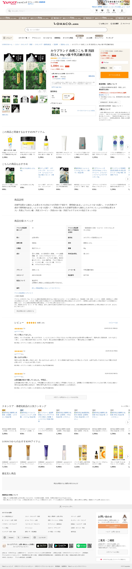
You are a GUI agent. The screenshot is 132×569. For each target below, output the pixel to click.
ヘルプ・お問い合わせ (113, 532)
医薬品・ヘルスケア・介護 (78, 524)
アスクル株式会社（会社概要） (23, 557)
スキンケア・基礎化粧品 (43, 44)
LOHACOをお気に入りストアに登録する (114, 559)
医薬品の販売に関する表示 (77, 555)
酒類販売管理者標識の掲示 (45, 555)
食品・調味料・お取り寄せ (55, 516)
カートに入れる (114, 75)
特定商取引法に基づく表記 (29, 555)
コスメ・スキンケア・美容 (23, 44)
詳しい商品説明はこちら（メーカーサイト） (46, 288)
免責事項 (64, 566)
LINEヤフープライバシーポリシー (24, 566)
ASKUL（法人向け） (8, 557)
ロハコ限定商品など (7, 516)
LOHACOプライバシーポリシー (71, 553)
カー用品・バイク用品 (54, 531)
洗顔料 (56, 44)
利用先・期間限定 (61, 78)
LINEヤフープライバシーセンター (44, 566)
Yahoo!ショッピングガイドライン (77, 566)
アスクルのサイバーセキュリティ (11, 555)
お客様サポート (22, 553)
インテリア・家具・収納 (9, 531)
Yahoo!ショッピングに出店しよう (114, 7)
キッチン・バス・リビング (78, 520)
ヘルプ (128, 7)
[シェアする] (40, 91)
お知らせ (4, 553)
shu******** (17, 354)
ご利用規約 (85, 553)
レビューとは (113, 322)
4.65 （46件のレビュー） (65, 58)
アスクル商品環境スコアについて (23, 293)
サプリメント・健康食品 (55, 524)
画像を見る (5, 114)
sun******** (17, 331)
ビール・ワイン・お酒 (31, 520)
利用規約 (57, 566)
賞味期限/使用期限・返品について (110, 106)
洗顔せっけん (65, 44)
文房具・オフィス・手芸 (78, 527)
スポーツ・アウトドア (54, 527)
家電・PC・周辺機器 (31, 531)
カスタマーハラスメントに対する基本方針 (39, 553)
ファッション (28, 527)
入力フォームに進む (112, 552)
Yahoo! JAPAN (97, 7)
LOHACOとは (12, 553)
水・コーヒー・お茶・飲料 (9, 520)
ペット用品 (5, 527)
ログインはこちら (56, 87)
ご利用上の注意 (57, 553)
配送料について (104, 95)
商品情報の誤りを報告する (25, 311)
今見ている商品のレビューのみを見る (66, 397)
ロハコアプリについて (20, 546)
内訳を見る (92, 76)
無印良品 (73, 531)
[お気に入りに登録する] (44, 91)
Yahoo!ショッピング (7, 566)
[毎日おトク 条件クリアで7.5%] (66, 18)
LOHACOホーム (7, 44)
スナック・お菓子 (76, 516)
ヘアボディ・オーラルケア (9, 524)
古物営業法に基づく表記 (61, 555)
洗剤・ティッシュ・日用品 (55, 520)
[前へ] (3, 71)
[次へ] (46, 71)
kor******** (17, 376)
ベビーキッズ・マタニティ (32, 524)
